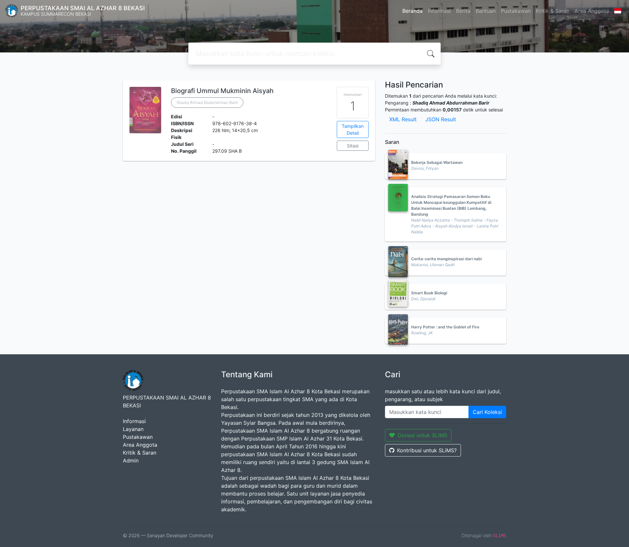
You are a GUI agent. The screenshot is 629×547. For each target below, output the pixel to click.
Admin (131, 460)
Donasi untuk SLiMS (422, 435)
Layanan (133, 429)
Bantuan (486, 11)
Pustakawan (516, 11)
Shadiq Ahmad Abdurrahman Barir (207, 102)
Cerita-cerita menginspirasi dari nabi (446, 258)
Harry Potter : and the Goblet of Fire (445, 326)
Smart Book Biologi (429, 292)
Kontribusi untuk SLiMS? (427, 450)
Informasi (439, 11)
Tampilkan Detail (353, 129)
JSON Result (440, 119)
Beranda (412, 11)
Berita (463, 11)
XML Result (403, 119)
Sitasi (352, 145)
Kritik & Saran (552, 11)
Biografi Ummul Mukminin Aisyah (222, 91)
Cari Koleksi (487, 412)
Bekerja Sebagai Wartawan (437, 162)
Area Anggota (592, 11)
